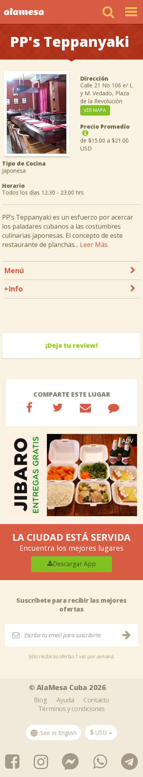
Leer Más (94, 244)
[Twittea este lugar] (57, 407)
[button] (101, 732)
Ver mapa (95, 110)
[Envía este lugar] (85, 407)
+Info (13, 288)
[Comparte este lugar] (29, 407)
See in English (58, 733)
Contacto (96, 700)
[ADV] (71, 474)
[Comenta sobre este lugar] (113, 407)
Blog (40, 700)
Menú (14, 270)
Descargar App (74, 564)
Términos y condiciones (71, 708)
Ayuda (65, 700)
